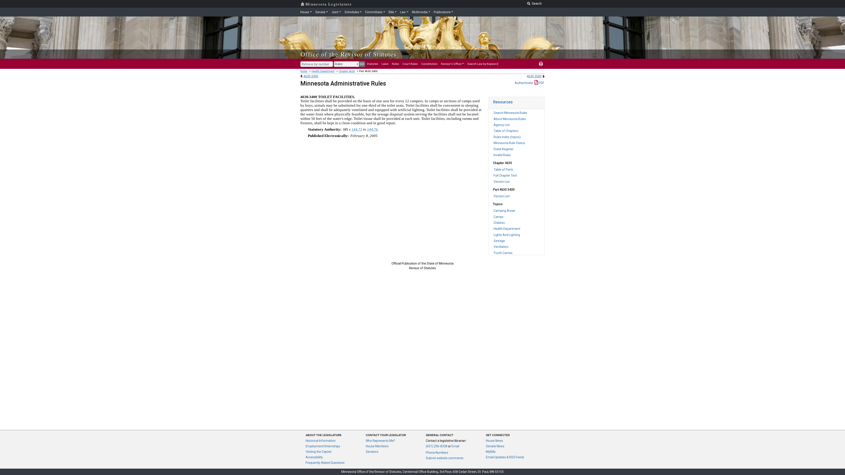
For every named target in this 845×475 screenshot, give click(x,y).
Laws (385, 64)
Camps (498, 217)
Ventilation (501, 246)
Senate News (495, 446)
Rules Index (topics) (507, 137)
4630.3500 (534, 76)
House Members (377, 446)
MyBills (491, 451)
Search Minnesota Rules (510, 113)
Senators (372, 451)
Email (455, 446)
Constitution (429, 64)
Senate (320, 12)
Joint (334, 12)
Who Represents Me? (380, 440)
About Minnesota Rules (510, 119)
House (304, 12)
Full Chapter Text (505, 175)
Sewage (499, 241)
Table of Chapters (506, 131)
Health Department (323, 71)
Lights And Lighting (507, 235)
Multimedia (420, 12)
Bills (391, 12)
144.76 (372, 129)
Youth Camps (503, 253)
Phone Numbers (437, 452)
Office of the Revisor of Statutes (349, 54)
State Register (504, 149)
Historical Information (321, 440)
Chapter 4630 (347, 71)
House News (494, 440)
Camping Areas (504, 210)
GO (362, 64)
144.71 (356, 129)
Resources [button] (503, 102)
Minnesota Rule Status (509, 143)
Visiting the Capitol (318, 451)
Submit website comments (444, 458)
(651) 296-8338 (436, 446)
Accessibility (314, 457)
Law (403, 12)
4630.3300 (310, 76)
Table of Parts (503, 169)
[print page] (541, 63)
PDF (541, 83)
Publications (442, 12)
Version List (502, 181)
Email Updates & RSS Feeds (505, 457)
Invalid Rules (502, 155)
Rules (395, 64)
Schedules (352, 12)
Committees (373, 12)
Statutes (372, 64)
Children (499, 223)
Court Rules (410, 64)
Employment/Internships (323, 446)
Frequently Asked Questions (325, 462)
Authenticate (524, 83)
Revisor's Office (451, 64)
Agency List (502, 125)
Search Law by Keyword (482, 64)
